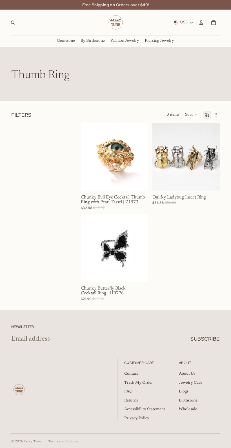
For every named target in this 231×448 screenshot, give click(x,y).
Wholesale (188, 409)
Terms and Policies (63, 441)
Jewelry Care (190, 383)
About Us (187, 374)
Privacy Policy (136, 418)
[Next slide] (142, 157)
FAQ (128, 392)
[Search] (13, 22)
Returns (131, 401)
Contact (131, 374)
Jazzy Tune (32, 441)
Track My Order (138, 383)
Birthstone (188, 401)
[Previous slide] (87, 157)
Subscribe (205, 339)
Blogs (183, 392)
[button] (191, 115)
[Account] (201, 22)
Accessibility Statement (144, 409)
